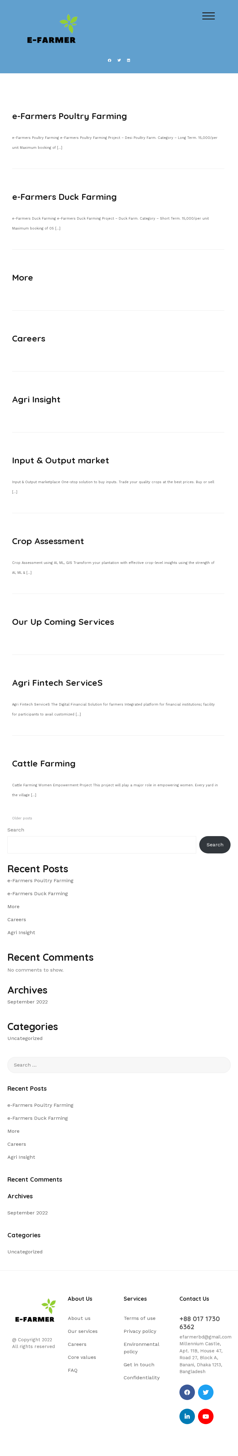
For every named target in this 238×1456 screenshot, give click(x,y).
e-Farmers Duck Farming (64, 196)
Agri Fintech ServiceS (57, 682)
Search (15, 830)
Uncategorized (25, 1038)
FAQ (72, 1370)
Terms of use (140, 1318)
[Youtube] (206, 1416)
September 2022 (27, 1002)
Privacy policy (140, 1331)
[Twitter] (206, 1392)
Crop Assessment (48, 540)
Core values (82, 1357)
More (22, 277)
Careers (28, 338)
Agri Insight (36, 399)
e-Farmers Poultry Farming (69, 115)
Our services (83, 1331)
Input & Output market (60, 460)
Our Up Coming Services (63, 621)
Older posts (22, 818)
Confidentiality (142, 1378)
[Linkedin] (187, 1416)
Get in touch (139, 1365)
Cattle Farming (44, 763)
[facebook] (187, 1392)
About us (79, 1318)
